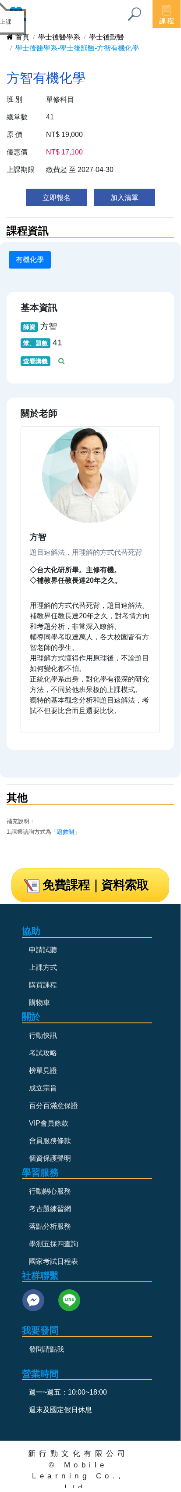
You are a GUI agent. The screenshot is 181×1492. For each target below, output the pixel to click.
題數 (62, 831)
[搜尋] (135, 14)
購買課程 (43, 985)
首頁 (22, 37)
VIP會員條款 (48, 1123)
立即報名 (57, 197)
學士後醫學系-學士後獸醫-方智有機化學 (77, 48)
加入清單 (124, 197)
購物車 (39, 1002)
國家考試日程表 (53, 1261)
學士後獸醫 (106, 37)
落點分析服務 (50, 1226)
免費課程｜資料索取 (96, 885)
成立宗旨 (43, 1088)
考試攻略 (43, 1053)
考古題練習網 (50, 1208)
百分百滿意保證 (53, 1105)
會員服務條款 (50, 1140)
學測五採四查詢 (53, 1244)
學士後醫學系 (59, 37)
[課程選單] (167, 14)
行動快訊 (43, 1035)
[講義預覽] (63, 360)
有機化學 (30, 259)
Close (19, 16)
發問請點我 (46, 1349)
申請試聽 (43, 950)
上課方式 (43, 967)
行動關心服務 (50, 1191)
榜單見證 (43, 1070)
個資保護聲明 (50, 1158)
